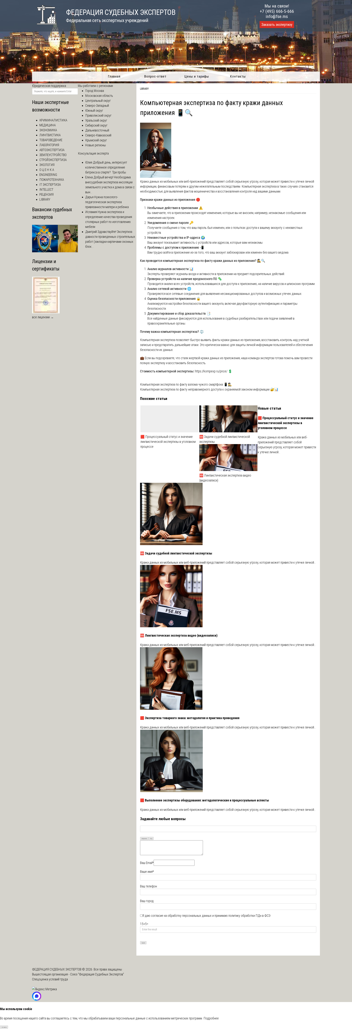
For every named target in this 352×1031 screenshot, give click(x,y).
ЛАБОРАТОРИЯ (49, 145)
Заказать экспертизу (276, 24)
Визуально (144, 838)
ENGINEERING (48, 175)
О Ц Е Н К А (46, 170)
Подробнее (211, 1018)
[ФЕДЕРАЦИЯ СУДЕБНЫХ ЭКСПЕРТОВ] (44, 26)
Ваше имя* (147, 871)
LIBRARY (144, 88)
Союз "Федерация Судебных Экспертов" (97, 974)
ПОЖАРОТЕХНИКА (51, 180)
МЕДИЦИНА (47, 125)
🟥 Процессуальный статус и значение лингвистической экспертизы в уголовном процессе (168, 441)
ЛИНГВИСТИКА (50, 135)
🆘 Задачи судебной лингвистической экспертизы (224, 439)
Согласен (4, 1027)
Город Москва (94, 91)
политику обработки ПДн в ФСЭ (249, 916)
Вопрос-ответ (155, 76)
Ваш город (147, 901)
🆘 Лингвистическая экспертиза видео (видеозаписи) (225, 477)
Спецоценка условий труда (50, 979)
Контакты (238, 76)
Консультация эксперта (93, 153)
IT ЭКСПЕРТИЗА (50, 184)
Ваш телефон (148, 886)
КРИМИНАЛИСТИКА (53, 120)
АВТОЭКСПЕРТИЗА (52, 150)
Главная (114, 76)
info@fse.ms (277, 16)
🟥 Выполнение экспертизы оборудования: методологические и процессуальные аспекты (204, 800)
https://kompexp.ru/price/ (211, 371)
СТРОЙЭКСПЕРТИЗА (53, 160)
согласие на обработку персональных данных (181, 916)
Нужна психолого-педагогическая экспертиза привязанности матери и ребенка (107, 202)
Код (151, 838)
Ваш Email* (147, 863)
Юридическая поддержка (49, 86)
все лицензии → (43, 317)
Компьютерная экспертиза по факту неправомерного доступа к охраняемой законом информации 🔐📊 (209, 389)
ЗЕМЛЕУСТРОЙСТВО (53, 155)
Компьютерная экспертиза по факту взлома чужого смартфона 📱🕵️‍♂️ (186, 384)
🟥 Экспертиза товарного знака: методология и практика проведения (189, 718)
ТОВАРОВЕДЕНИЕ (50, 140)
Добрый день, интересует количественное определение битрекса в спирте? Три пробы (106, 167)
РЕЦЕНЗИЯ (46, 194)
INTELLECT (46, 189)
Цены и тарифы (196, 76)
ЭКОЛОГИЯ (46, 165)
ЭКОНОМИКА (48, 130)
